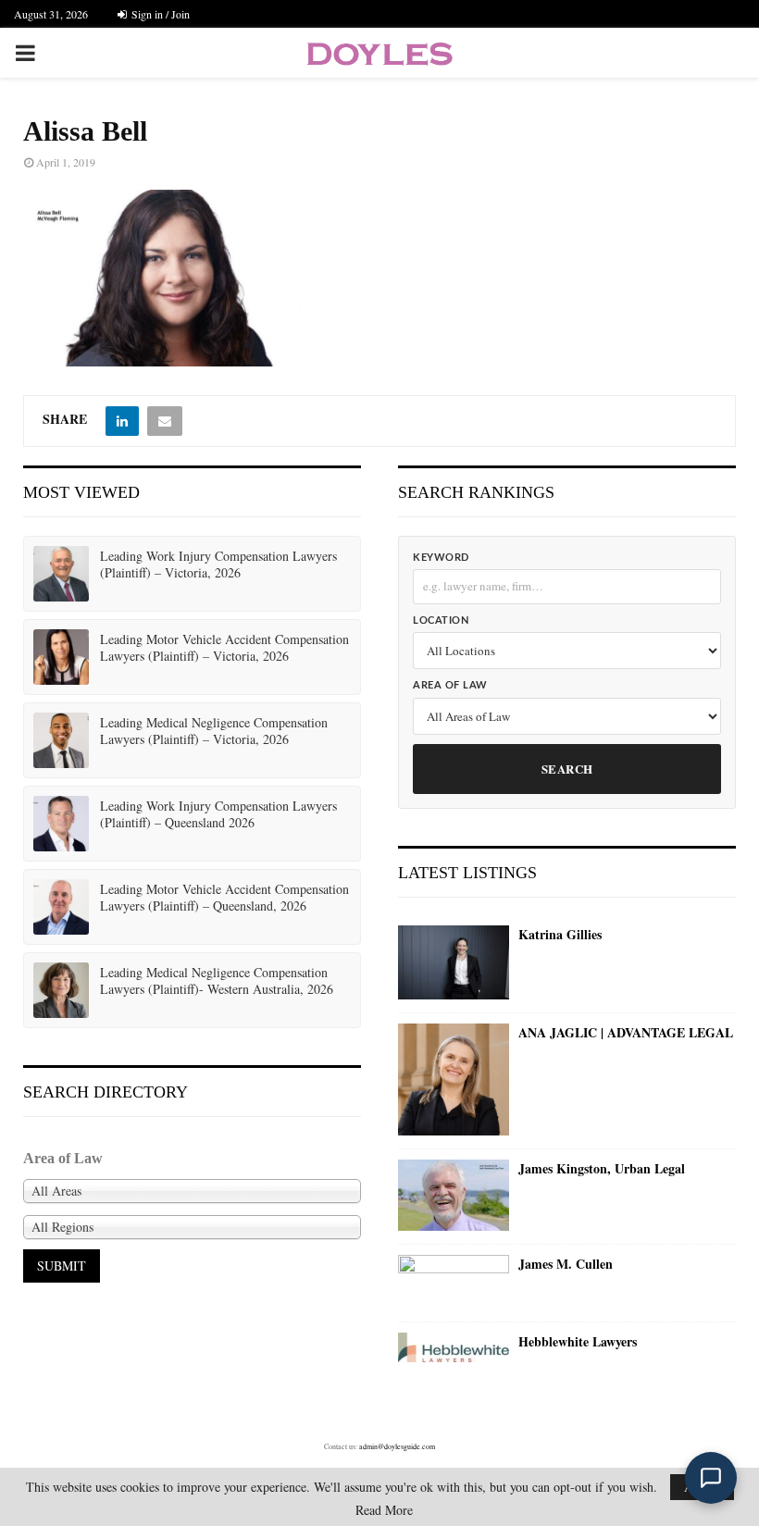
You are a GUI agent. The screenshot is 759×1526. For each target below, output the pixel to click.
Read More (384, 1510)
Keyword (441, 557)
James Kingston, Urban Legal (601, 1169)
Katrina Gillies (560, 934)
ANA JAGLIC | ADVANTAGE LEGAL (625, 1033)
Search (567, 768)
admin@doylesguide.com (397, 1446)
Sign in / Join (159, 13)
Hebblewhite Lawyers (577, 1342)
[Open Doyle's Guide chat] (711, 1478)
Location (440, 620)
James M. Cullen (565, 1264)
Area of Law (450, 685)
